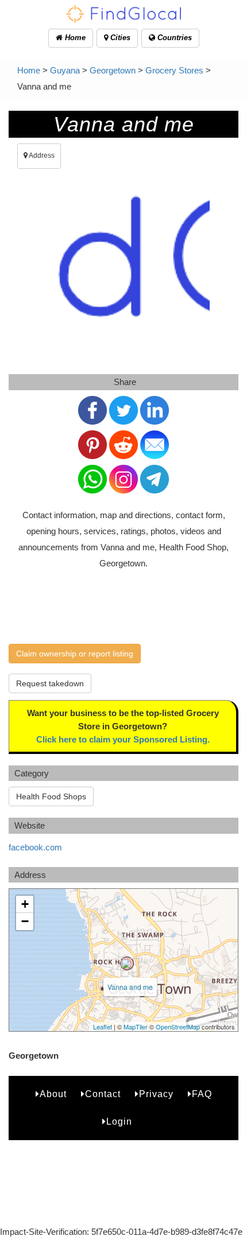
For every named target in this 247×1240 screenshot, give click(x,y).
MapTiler (136, 1026)
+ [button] (25, 904)
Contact (103, 1094)
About (53, 1094)
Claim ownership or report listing (74, 653)
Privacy (156, 1094)
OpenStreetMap (178, 1026)
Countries (173, 37)
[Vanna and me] (127, 963)
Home (74, 37)
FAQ (202, 1094)
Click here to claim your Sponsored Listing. (123, 739)
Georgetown (113, 70)
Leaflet (102, 1026)
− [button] (25, 921)
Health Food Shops (51, 796)
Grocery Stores (174, 70)
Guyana (65, 70)
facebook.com (35, 847)
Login (119, 1121)
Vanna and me (130, 987)
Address (41, 155)
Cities (119, 37)
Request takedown (50, 683)
